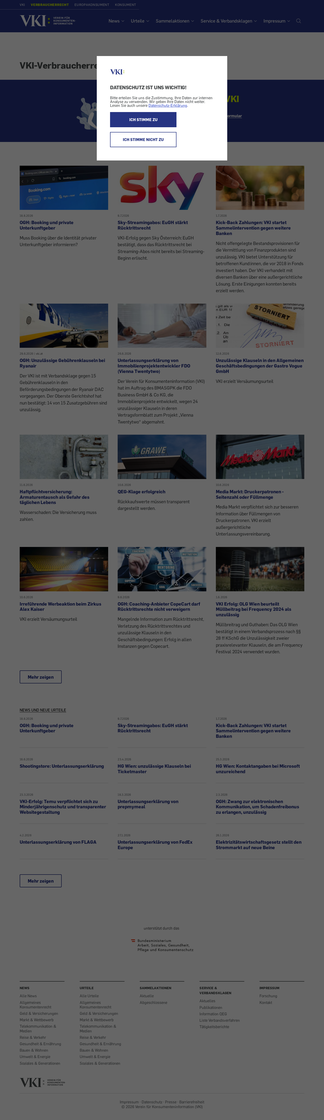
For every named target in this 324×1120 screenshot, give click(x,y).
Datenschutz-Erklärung (167, 105)
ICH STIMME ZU (143, 119)
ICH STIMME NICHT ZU (143, 139)
